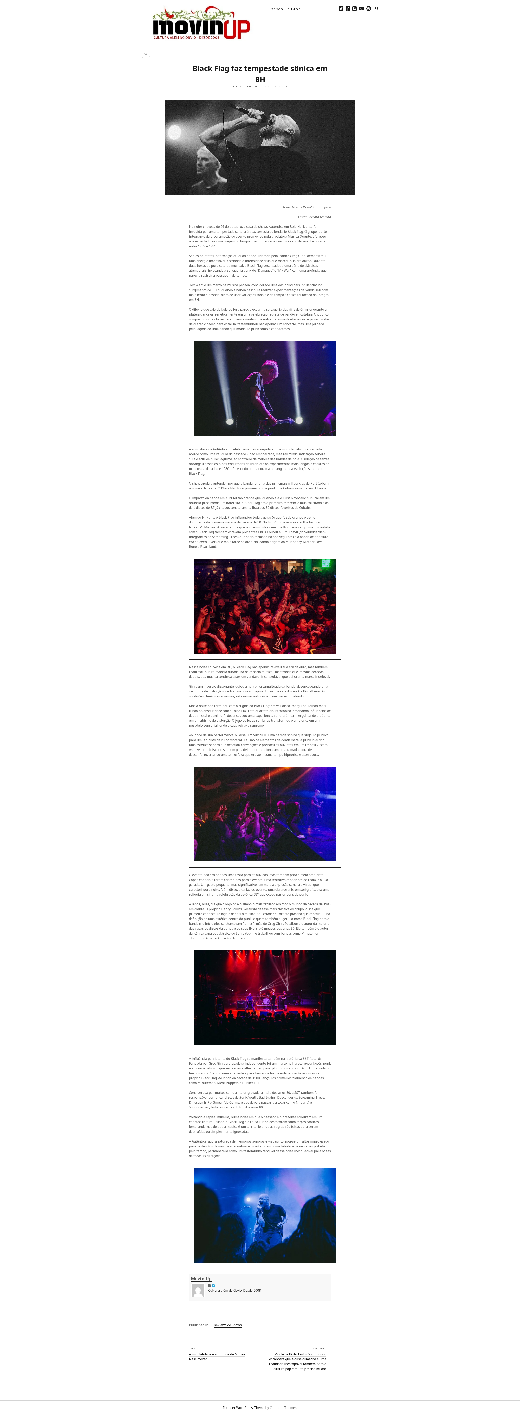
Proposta (277, 9)
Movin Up (201, 1278)
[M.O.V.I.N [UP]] (201, 42)
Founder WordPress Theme (243, 1407)
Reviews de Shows (228, 1325)
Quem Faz (294, 9)
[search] (376, 8)
